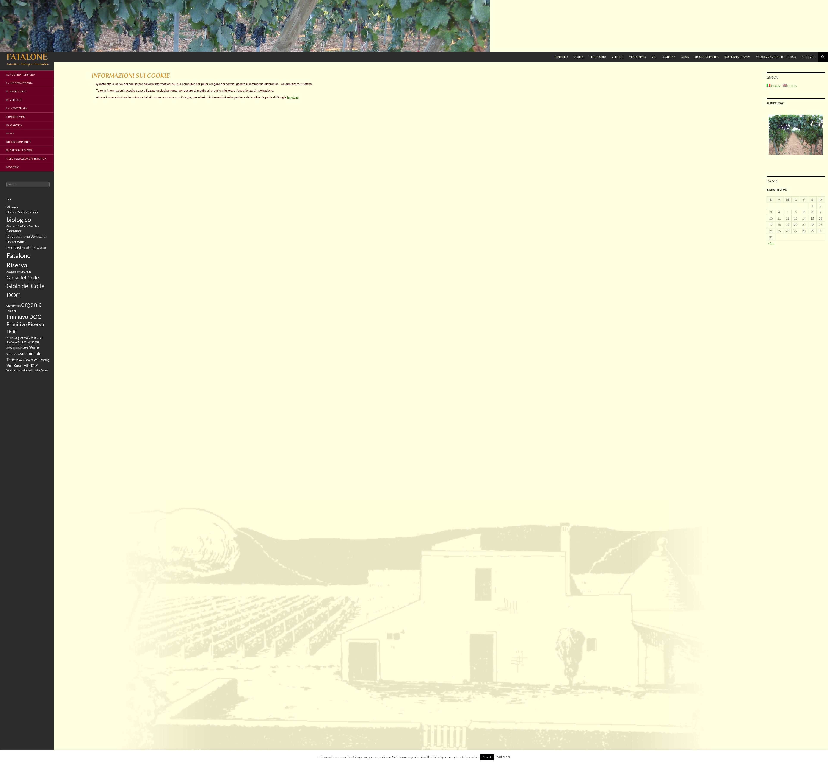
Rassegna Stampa (737, 56)
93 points (12, 207)
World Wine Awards (38, 370)
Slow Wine (29, 347)
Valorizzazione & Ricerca (776, 56)
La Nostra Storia (19, 83)
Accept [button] (487, 757)
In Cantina (14, 125)
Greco (9, 305)
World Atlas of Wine (16, 370)
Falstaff (40, 248)
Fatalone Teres (14, 271)
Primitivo (11, 310)
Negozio (808, 56)
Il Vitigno (14, 99)
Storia (579, 56)
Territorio (597, 56)
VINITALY (31, 365)
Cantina (669, 56)
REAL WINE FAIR (30, 342)
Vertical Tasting (38, 360)
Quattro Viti (25, 338)
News (685, 56)
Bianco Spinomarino (22, 212)
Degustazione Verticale (25, 236)
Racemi (38, 338)
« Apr (771, 243)
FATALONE (27, 57)
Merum (17, 305)
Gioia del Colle (22, 277)
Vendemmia (637, 56)
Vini (654, 56)
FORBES (26, 271)
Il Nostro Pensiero (20, 74)
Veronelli (21, 360)
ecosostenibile (20, 247)
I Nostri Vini (15, 116)
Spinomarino (13, 354)
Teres (11, 359)
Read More (502, 757)
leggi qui (293, 97)
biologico (18, 219)
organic (31, 304)
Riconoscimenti (707, 56)
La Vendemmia (17, 108)
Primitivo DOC (23, 316)
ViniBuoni (15, 365)
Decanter (14, 231)
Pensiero (561, 56)
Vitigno (618, 56)
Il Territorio (16, 91)
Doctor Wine (15, 242)
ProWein (11, 338)
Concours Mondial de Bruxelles (22, 226)
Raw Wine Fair (14, 342)
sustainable (30, 353)
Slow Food (12, 347)
